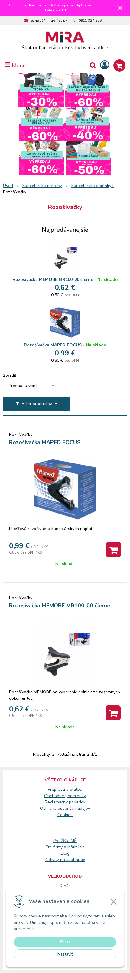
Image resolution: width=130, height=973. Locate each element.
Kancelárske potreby (42, 186)
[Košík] (119, 65)
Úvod (8, 186)
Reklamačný (57, 802)
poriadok (77, 802)
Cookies (65, 815)
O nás (65, 886)
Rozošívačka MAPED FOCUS (53, 345)
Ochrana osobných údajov (65, 808)
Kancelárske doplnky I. (92, 186)
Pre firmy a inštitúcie (65, 847)
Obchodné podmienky (65, 796)
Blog (65, 853)
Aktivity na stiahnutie (65, 860)
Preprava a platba (65, 789)
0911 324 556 (90, 20)
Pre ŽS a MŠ (65, 841)
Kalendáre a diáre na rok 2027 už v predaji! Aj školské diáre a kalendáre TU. (55, 8)
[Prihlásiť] (104, 65)
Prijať (65, 942)
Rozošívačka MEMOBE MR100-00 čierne (52, 279)
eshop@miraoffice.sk (49, 20)
